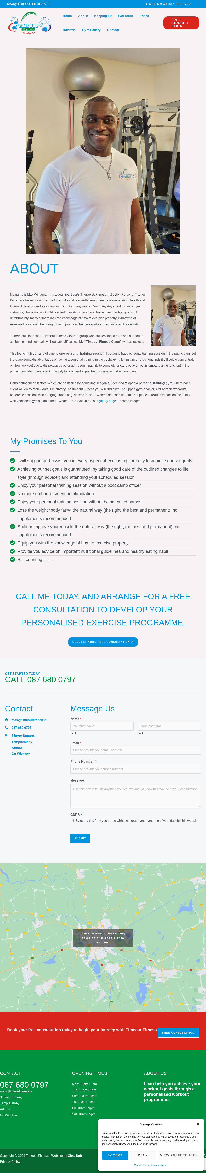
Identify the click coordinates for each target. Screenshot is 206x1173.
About (34, 268)
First (73, 733)
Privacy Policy (158, 1165)
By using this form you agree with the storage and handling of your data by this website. (137, 820)
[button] (198, 1124)
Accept (115, 1155)
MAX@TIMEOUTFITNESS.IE (28, 4)
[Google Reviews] (204, 1156)
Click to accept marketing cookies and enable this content (103, 937)
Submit (80, 838)
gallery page (107, 401)
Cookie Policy (141, 1165)
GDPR (76, 814)
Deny (143, 1155)
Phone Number (83, 761)
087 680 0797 (24, 1084)
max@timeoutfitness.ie (16, 1091)
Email (75, 743)
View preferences (179, 1155)
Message (77, 780)
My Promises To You (46, 441)
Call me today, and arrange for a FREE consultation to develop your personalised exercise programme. (103, 609)
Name (75, 719)
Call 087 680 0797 (40, 679)
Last (140, 733)
